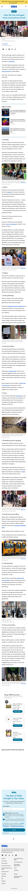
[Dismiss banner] (26, 2)
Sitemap (16, 874)
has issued (19, 396)
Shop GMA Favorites (11, 695)
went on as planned (11, 224)
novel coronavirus (6, 71)
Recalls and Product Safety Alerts (18, 877)
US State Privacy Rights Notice (17, 826)
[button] (2, 6)
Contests (3, 858)
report (23, 471)
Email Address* (6, 806)
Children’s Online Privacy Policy (6, 868)
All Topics (3, 883)
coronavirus (11, 61)
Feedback (16, 870)
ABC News (4, 876)
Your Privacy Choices (6, 865)
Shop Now (17, 711)
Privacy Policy (6, 826)
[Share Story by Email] (12, 49)
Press (15, 868)
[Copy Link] (15, 49)
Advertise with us (5, 871)
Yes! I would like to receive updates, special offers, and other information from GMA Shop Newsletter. (14, 816)
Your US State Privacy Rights (18, 859)
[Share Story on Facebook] (3, 49)
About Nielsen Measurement (17, 865)
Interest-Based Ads (18, 862)
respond (9, 192)
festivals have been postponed (15, 306)
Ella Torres (5, 43)
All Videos (3, 881)
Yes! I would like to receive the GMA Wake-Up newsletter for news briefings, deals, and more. (15, 819)
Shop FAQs (4, 874)
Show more (23, 182)
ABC (2, 878)
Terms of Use (4, 861)
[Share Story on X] (6, 49)
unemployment (12, 371)
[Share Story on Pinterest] (9, 49)
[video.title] (14, 29)
